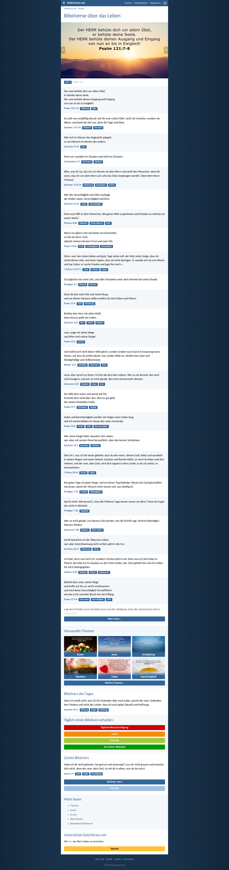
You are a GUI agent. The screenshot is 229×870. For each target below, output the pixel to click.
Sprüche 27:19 (71, 147)
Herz (84, 147)
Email (114, 734)
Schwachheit (106, 246)
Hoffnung (85, 109)
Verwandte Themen (79, 631)
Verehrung (89, 304)
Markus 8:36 (70, 223)
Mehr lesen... (114, 619)
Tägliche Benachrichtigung (114, 727)
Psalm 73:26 (70, 246)
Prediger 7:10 (71, 511)
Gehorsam (94, 365)
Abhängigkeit (92, 246)
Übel (94, 109)
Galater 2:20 (70, 572)
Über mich (99, 859)
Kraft (81, 246)
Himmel (93, 285)
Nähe (89, 426)
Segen (92, 473)
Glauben (98, 162)
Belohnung (88, 185)
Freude (84, 492)
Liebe (84, 204)
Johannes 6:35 (71, 384)
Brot (102, 384)
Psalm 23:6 (69, 426)
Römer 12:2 (70, 365)
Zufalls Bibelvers (141, 3)
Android (114, 740)
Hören (96, 549)
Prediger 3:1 (70, 284)
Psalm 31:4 (69, 303)
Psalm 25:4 (69, 341)
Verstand (98, 128)
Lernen (81, 342)
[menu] (165, 4)
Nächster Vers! (114, 782)
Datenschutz (128, 859)
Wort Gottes (97, 530)
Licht (109, 600)
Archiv (73, 815)
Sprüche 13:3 (71, 445)
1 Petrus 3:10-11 (72, 269)
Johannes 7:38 (71, 530)
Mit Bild (114, 788)
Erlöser (93, 572)
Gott (80, 304)
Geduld (93, 407)
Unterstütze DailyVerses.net (85, 835)
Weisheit (87, 128)
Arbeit (112, 185)
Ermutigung (96, 774)
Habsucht (83, 223)
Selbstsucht (104, 572)
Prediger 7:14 (71, 492)
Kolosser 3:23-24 (72, 185)
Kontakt (117, 859)
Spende (115, 849)
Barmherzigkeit (101, 426)
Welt (108, 223)
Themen (128, 3)
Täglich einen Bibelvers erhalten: (89, 720)
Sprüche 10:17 (71, 549)
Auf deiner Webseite (114, 747)
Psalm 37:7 (69, 407)
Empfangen (101, 185)
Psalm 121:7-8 (71, 108)
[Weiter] (114, 612)
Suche (73, 810)
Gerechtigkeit (95, 204)
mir (70, 841)
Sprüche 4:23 (71, 322)
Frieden (95, 270)
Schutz (90, 323)
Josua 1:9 (69, 774)
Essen (94, 384)
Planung (82, 285)
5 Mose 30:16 (71, 472)
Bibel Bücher (76, 819)
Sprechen (84, 446)
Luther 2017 (78, 82)
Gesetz (83, 473)
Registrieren (155, 3)
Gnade (80, 426)
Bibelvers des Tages (78, 694)
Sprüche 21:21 (71, 204)
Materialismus (97, 223)
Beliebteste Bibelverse (81, 823)
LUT (66, 82)
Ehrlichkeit (82, 407)
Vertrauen (87, 162)
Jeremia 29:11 (71, 710)
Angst (85, 774)
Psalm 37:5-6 (70, 599)
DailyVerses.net (70, 9)
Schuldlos (82, 365)
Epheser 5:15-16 (72, 127)
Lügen (104, 270)
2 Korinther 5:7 (72, 162)
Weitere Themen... (114, 683)
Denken (100, 323)
